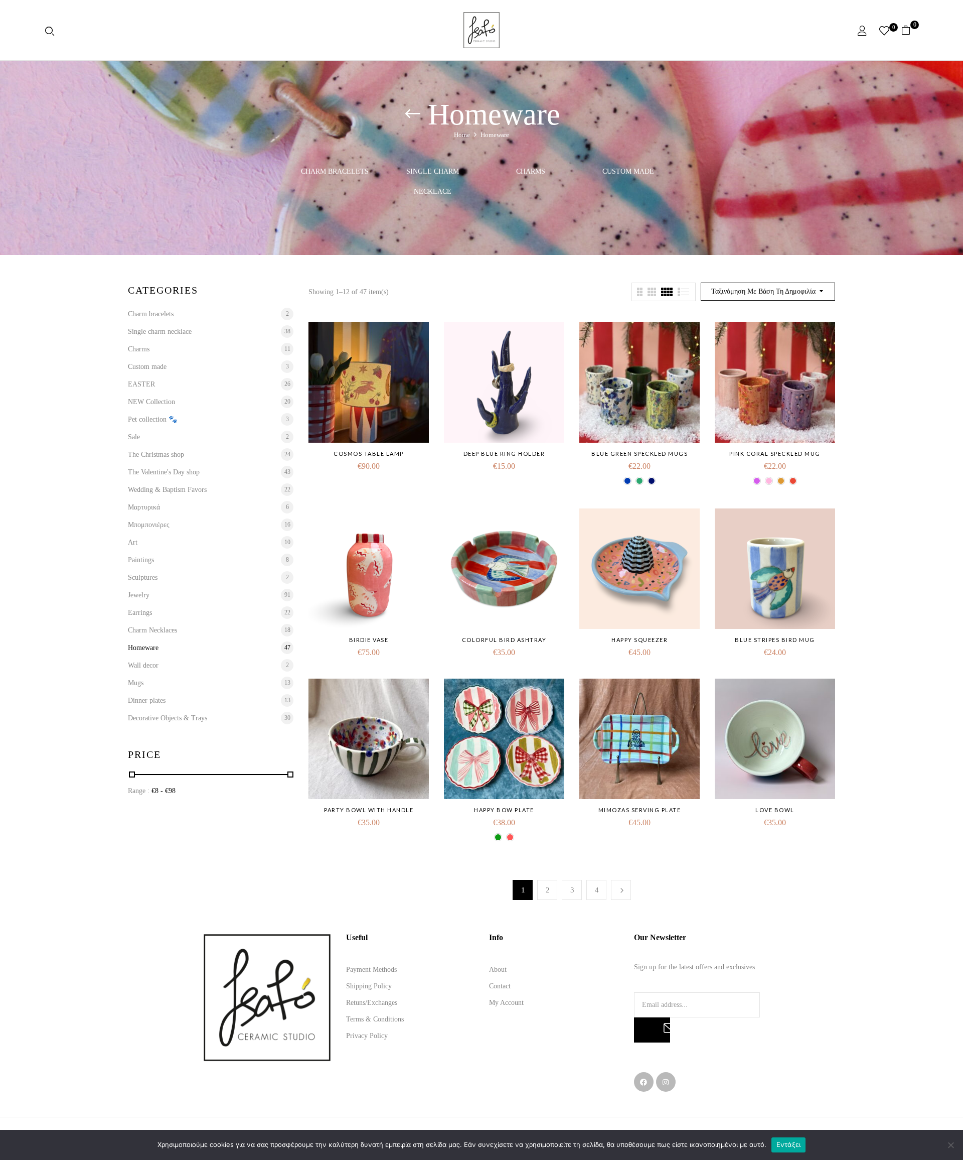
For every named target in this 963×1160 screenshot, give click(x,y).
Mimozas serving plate (639, 810)
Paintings (141, 560)
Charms (530, 171)
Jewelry (138, 595)
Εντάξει (788, 1144)
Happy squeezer (639, 639)
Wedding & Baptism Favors (167, 489)
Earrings (140, 612)
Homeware (143, 648)
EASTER (141, 384)
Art (132, 542)
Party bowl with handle (368, 810)
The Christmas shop (156, 454)
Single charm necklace (432, 181)
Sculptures (142, 577)
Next (621, 890)
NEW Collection (151, 402)
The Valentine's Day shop (164, 472)
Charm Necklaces (152, 630)
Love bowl (774, 810)
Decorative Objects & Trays (167, 718)
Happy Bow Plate (504, 810)
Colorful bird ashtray (504, 639)
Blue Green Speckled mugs (639, 453)
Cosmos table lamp (369, 453)
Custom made (628, 171)
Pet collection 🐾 (152, 419)
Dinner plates (147, 700)
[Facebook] (644, 1082)
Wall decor (143, 665)
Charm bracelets (335, 171)
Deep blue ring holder (504, 453)
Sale (134, 437)
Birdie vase (369, 639)
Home (462, 135)
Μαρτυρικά (144, 507)
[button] (909, 30)
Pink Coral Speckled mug (775, 453)
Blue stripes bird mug (775, 639)
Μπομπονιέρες (149, 525)
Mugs (135, 683)
